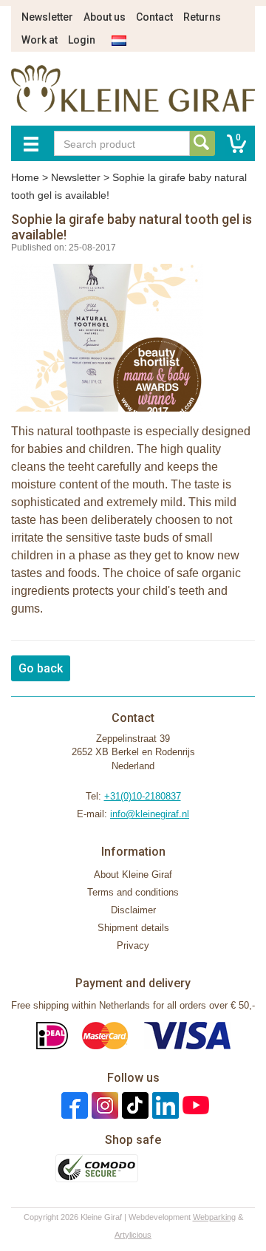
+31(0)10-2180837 (142, 796)
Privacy (133, 945)
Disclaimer (133, 910)
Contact (154, 17)
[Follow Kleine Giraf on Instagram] (103, 1105)
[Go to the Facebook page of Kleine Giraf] (73, 1105)
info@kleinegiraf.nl (149, 813)
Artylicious (133, 1234)
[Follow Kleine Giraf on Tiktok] (133, 1105)
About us (104, 17)
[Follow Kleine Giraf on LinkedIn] (164, 1105)
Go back (40, 668)
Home (25, 177)
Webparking (214, 1217)
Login (81, 40)
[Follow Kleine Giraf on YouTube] (194, 1105)
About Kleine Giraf (133, 874)
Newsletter (47, 17)
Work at (39, 40)
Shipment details (133, 927)
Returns (202, 17)
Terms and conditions (133, 892)
